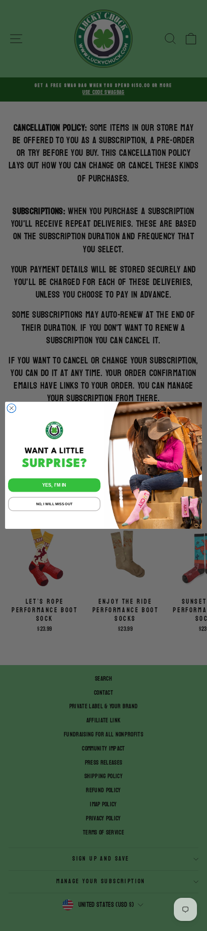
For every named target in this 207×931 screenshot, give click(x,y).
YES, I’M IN (54, 485)
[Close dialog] (11, 408)
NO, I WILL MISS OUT (54, 504)
